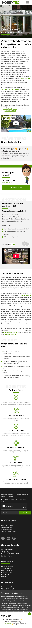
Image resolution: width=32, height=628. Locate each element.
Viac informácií (6, 244)
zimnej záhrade (25, 295)
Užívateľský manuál (7, 589)
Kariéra (3, 576)
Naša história (5, 574)
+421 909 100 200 (8, 180)
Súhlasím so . (13, 500)
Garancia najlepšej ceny (8, 587)
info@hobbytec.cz (7, 527)
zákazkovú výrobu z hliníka (10, 89)
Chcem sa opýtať (16, 187)
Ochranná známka (7, 566)
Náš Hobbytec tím (7, 570)
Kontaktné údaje (6, 572)
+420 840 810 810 (7, 525)
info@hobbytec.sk (7, 182)
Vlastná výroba (6, 568)
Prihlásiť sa (25, 513)
